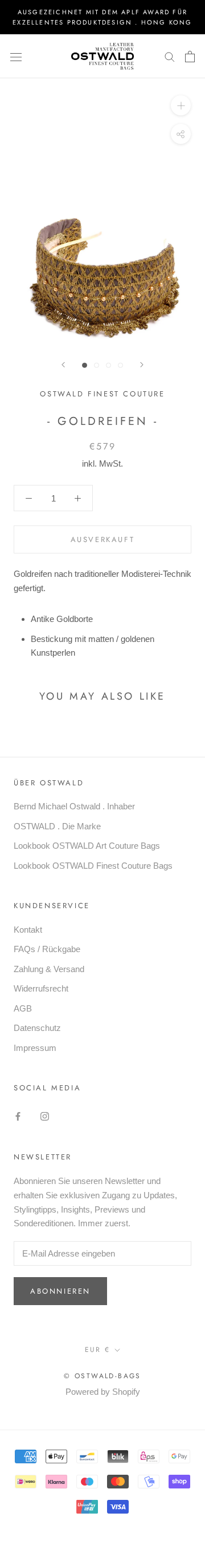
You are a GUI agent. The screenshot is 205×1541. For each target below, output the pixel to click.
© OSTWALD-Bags (102, 1376)
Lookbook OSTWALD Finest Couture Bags (93, 865)
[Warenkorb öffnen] (190, 56)
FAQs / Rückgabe (47, 949)
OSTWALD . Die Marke (57, 826)
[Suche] (170, 56)
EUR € (97, 1350)
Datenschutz (37, 1028)
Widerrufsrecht (41, 988)
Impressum (35, 1048)
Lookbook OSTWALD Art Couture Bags (87, 845)
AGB (23, 1008)
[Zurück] (63, 364)
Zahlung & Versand (49, 969)
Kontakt (28, 929)
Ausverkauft (103, 539)
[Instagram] (44, 1116)
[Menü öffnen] (16, 56)
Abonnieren (60, 1291)
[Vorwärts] (142, 364)
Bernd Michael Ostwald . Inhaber (74, 806)
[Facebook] (18, 1116)
